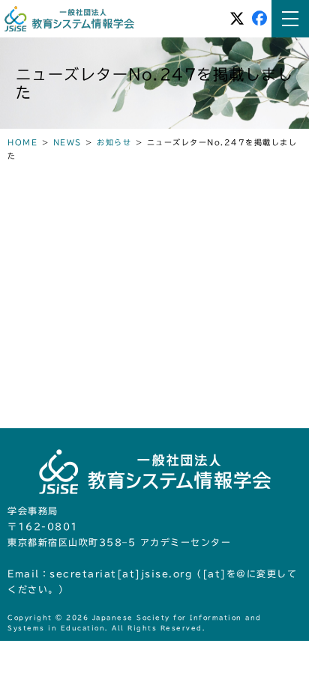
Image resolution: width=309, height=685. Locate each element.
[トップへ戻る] (283, 660)
